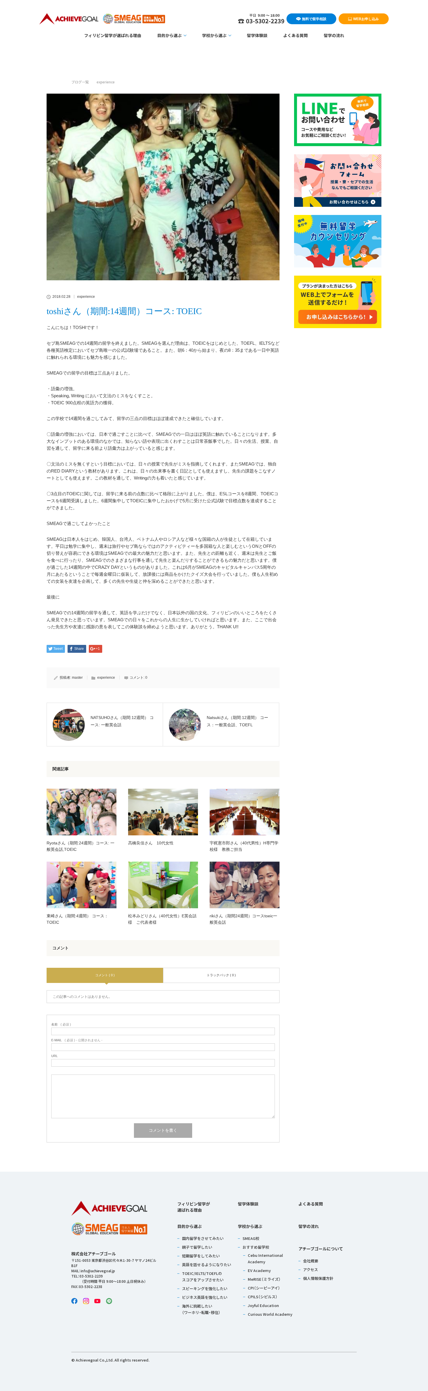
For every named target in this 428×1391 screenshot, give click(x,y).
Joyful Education (263, 1305)
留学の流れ (334, 35)
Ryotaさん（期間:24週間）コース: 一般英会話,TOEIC (80, 846)
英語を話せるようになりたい (206, 1264)
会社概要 (310, 1261)
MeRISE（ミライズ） (264, 1279)
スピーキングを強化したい (204, 1288)
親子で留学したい (197, 1247)
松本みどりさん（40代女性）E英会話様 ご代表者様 (162, 919)
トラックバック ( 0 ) (221, 975)
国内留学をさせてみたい (203, 1238)
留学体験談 (257, 35)
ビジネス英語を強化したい (204, 1297)
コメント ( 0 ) (105, 975)
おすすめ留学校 (256, 1247)
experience (86, 296)
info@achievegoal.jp (98, 1270)
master (77, 678)
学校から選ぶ (214, 35)
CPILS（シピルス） (262, 1296)
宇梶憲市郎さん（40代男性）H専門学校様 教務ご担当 (244, 846)
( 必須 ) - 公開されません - (76, 1040)
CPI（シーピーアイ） (264, 1288)
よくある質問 (295, 35)
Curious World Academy (270, 1314)
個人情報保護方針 (318, 1278)
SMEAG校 (251, 1238)
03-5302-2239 (91, 1275)
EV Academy (259, 1270)
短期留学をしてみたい (201, 1256)
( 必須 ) (61, 1024)
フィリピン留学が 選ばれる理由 (193, 1207)
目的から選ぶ (169, 35)
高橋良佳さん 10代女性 (151, 843)
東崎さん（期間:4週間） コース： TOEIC (77, 919)
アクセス (310, 1269)
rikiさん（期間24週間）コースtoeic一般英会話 (243, 919)
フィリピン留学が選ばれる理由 (112, 35)
